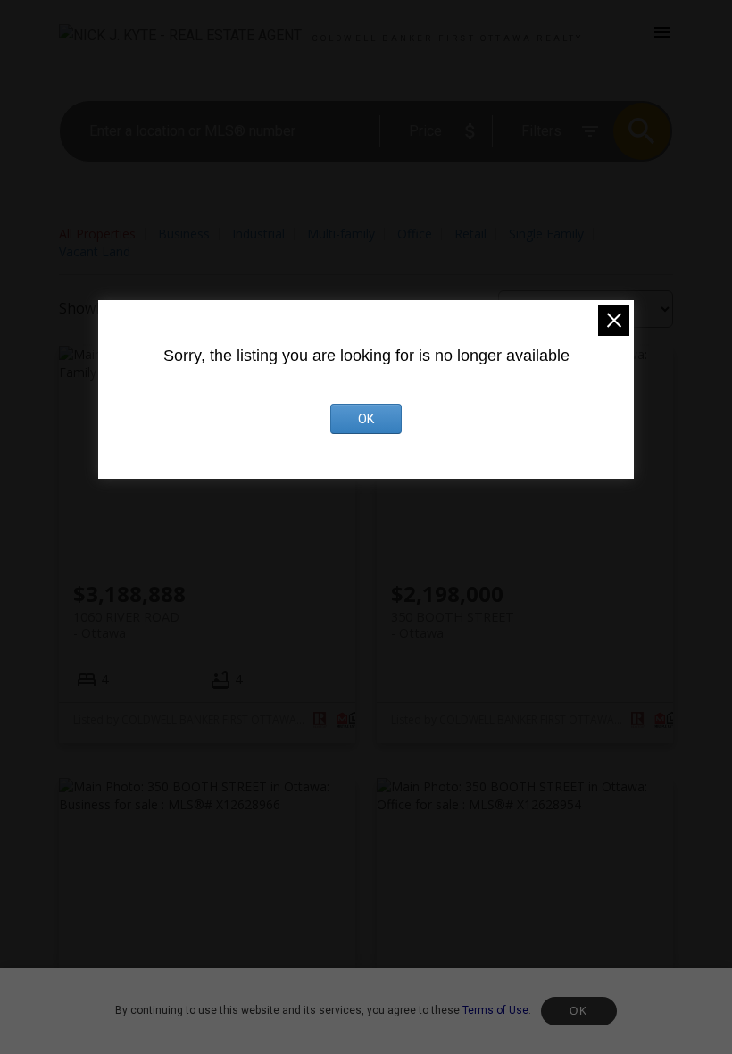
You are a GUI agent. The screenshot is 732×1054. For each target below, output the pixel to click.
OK (578, 1011)
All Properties (97, 233)
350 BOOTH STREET (452, 624)
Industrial (258, 233)
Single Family (546, 233)
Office (414, 233)
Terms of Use (495, 1010)
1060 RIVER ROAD (126, 624)
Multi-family (341, 233)
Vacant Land (94, 251)
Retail (470, 233)
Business (184, 233)
